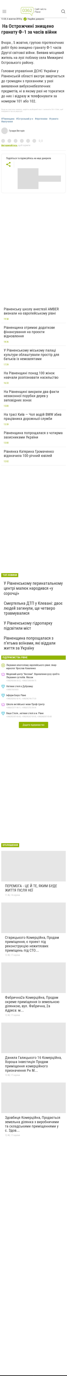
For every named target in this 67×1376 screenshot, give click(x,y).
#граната (53, 118)
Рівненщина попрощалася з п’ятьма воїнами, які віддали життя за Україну (29, 643)
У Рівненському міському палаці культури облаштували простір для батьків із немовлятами (31, 354)
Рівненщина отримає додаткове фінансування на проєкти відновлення (29, 331)
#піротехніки (41, 118)
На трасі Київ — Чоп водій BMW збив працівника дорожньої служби (32, 416)
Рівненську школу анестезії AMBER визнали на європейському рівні (31, 311)
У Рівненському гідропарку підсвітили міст (28, 626)
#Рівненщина (7, 118)
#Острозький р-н (24, 118)
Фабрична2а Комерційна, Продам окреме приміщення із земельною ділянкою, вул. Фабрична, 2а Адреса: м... (32, 1004)
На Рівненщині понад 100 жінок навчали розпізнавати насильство (31, 375)
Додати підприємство (33, 724)
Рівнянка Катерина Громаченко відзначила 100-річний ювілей (29, 453)
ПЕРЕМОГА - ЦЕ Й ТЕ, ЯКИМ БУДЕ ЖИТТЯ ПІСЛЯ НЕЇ (31, 888)
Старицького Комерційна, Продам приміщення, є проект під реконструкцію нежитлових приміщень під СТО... (32, 944)
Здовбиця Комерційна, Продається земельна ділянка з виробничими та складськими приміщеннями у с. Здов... (32, 1124)
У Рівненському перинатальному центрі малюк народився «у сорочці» (33, 588)
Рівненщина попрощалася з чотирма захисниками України (33, 435)
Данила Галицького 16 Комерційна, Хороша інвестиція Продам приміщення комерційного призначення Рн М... (33, 1064)
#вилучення (7, 121)
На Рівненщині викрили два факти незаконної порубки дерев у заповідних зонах (31, 396)
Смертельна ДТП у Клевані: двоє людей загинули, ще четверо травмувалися (33, 608)
